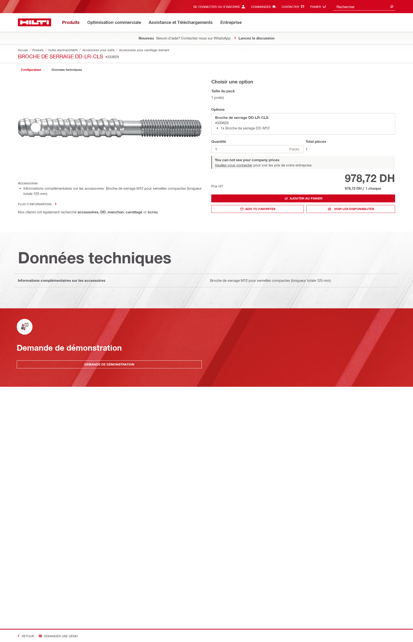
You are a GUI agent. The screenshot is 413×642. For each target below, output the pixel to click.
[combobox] (364, 7)
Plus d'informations (35, 204)
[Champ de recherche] (392, 7)
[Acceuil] (34, 22)
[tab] (31, 69)
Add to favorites (260, 209)
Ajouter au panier (306, 198)
